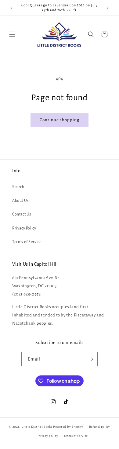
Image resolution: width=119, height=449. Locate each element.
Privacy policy (47, 435)
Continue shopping (59, 120)
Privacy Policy (24, 228)
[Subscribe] (90, 359)
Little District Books (37, 426)
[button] (12, 34)
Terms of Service (26, 242)
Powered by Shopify (68, 426)
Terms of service (76, 435)
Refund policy (99, 426)
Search (18, 187)
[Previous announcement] (11, 8)
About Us (20, 201)
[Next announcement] (107, 8)
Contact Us (21, 214)
